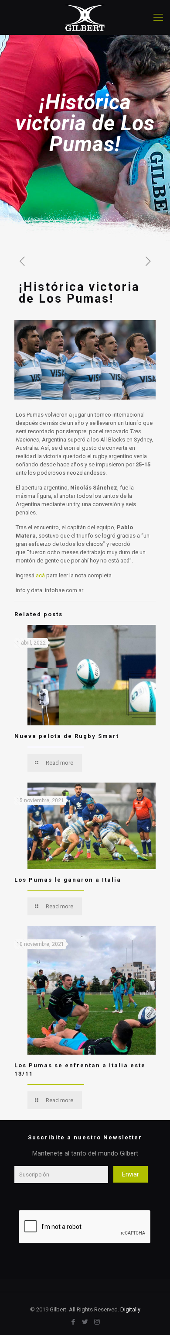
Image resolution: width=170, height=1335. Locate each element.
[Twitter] (85, 1322)
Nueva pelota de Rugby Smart (66, 736)
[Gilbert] (85, 17)
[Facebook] (73, 1322)
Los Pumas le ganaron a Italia (67, 879)
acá (40, 575)
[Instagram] (97, 1322)
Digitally (130, 1309)
